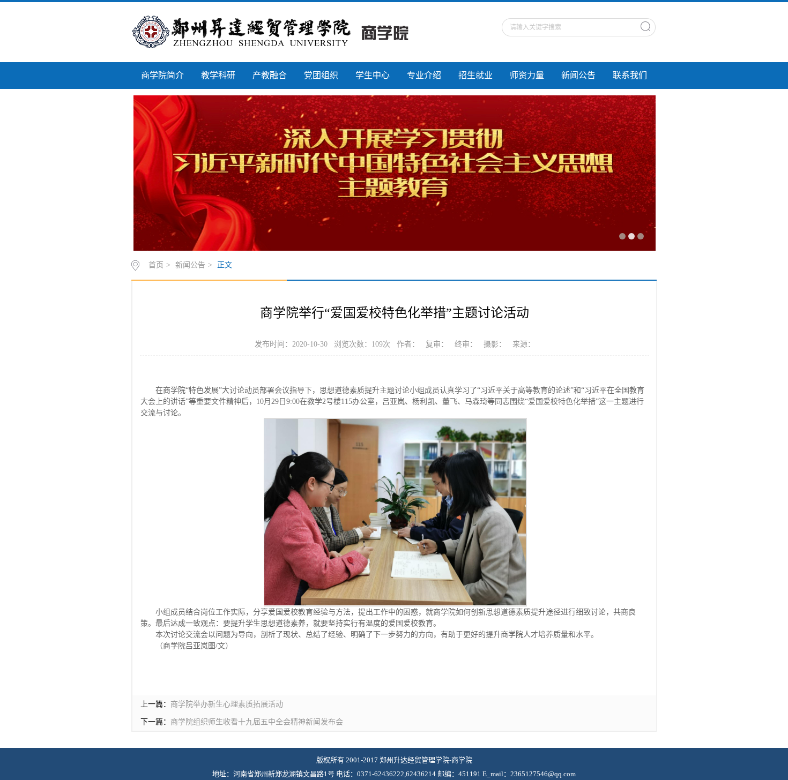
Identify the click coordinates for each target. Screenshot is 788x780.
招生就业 (475, 75)
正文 (224, 265)
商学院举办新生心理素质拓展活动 (226, 704)
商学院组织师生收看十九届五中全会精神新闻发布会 (256, 722)
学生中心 (372, 75)
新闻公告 (578, 75)
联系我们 (630, 75)
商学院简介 (162, 75)
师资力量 (527, 75)
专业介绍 (424, 75)
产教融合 (269, 75)
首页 (155, 265)
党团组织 (321, 75)
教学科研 (218, 75)
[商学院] (279, 31)
